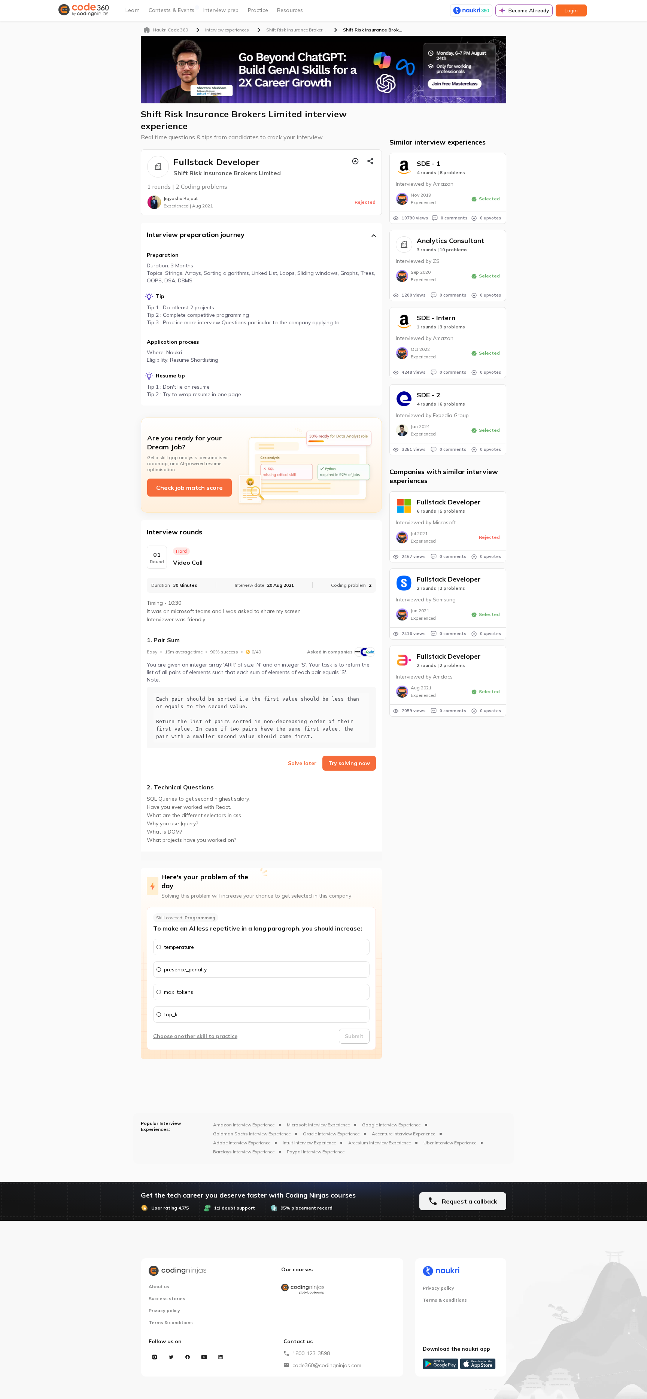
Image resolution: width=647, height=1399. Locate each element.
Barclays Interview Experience (243, 1151)
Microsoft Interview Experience (318, 1125)
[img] (158, 166)
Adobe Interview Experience (241, 1142)
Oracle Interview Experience (331, 1134)
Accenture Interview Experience (403, 1134)
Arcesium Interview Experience (379, 1142)
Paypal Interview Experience (315, 1151)
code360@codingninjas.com (326, 1365)
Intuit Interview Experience (309, 1142)
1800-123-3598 (311, 1353)
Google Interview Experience (391, 1125)
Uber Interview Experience (449, 1142)
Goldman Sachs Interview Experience (252, 1134)
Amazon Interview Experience (243, 1125)
